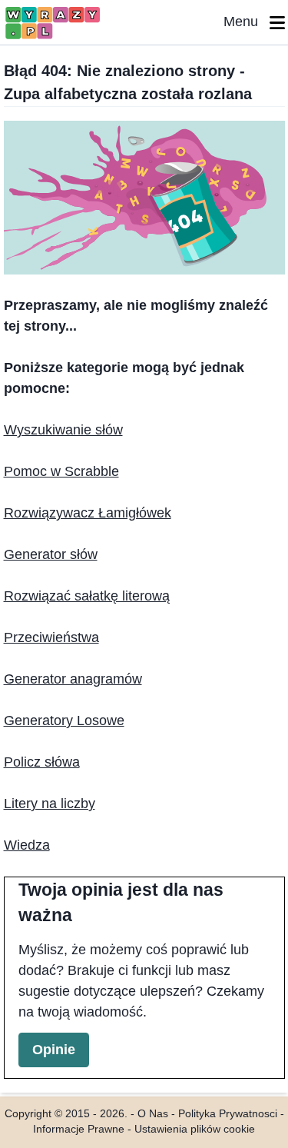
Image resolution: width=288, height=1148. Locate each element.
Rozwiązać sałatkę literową (87, 596)
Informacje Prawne (78, 1129)
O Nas (152, 1114)
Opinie (53, 1049)
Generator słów (51, 554)
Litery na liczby (49, 803)
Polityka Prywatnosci (227, 1114)
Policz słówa (42, 762)
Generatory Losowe (64, 720)
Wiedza (27, 845)
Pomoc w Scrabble (61, 471)
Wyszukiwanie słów (63, 430)
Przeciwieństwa (51, 637)
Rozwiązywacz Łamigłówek (87, 513)
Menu (246, 21)
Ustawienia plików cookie (194, 1129)
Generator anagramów (73, 679)
